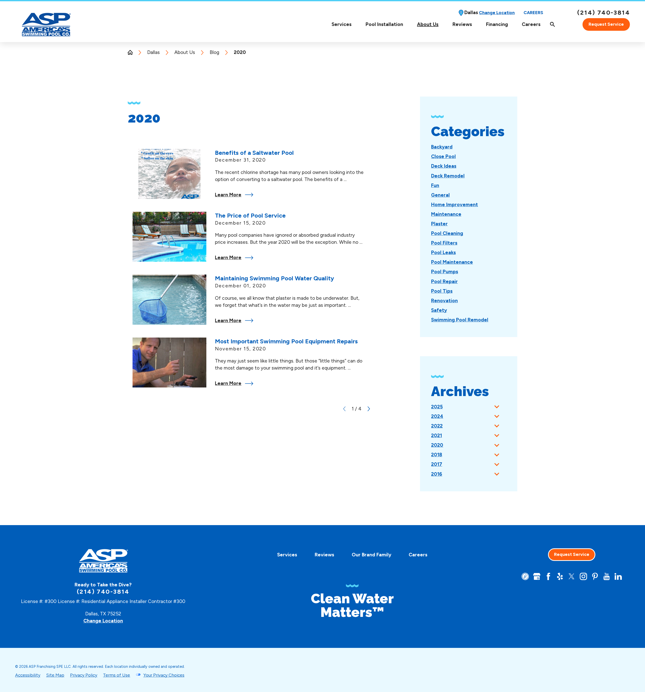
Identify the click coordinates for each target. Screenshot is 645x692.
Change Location (497, 12)
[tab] (496, 406)
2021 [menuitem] (436, 435)
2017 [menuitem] (436, 464)
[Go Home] (133, 52)
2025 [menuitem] (437, 407)
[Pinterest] (595, 576)
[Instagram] (583, 576)
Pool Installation (384, 24)
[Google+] (536, 576)
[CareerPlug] (525, 576)
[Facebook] (548, 576)
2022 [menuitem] (437, 426)
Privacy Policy (83, 675)
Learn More (228, 195)
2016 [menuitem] (436, 474)
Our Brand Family (371, 555)
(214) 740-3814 (603, 12)
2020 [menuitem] (437, 445)
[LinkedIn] (618, 576)
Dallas (153, 52)
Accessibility (27, 675)
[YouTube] (606, 576)
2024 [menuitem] (437, 416)
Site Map (55, 675)
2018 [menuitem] (436, 455)
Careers (533, 12)
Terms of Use (116, 675)
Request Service (606, 24)
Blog (214, 52)
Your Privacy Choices (163, 675)
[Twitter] (571, 576)
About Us (427, 24)
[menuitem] (342, 24)
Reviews (462, 24)
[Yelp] (560, 576)
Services (341, 24)
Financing (497, 24)
